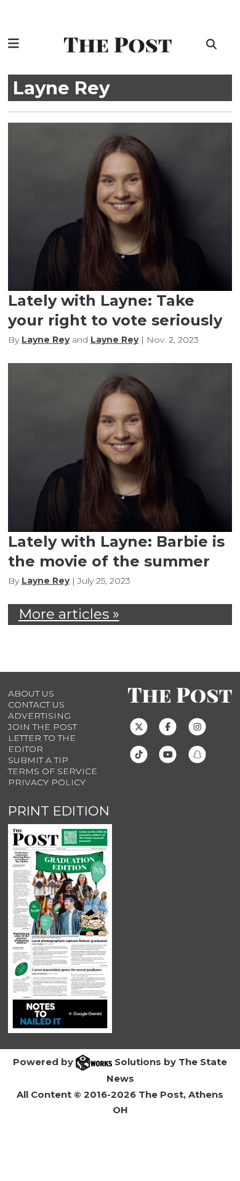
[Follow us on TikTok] (139, 753)
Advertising (39, 715)
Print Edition (59, 811)
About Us (31, 693)
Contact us (36, 704)
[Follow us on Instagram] (197, 726)
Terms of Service (52, 771)
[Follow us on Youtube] (167, 753)
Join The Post (42, 726)
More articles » (68, 614)
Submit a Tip (38, 760)
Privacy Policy (47, 782)
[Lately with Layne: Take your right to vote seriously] (120, 207)
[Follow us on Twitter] (139, 726)
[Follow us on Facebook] (167, 726)
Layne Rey (46, 339)
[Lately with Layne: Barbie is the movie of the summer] (120, 447)
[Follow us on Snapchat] (197, 753)
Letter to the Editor (42, 743)
